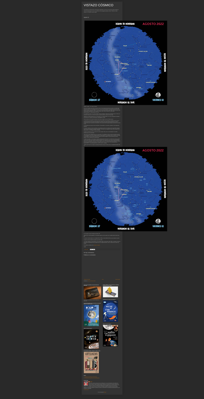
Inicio (103, 279)
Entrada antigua (117, 279)
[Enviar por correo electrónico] (90, 249)
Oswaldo (91, 381)
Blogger (105, 392)
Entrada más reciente (87, 279)
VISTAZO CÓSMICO (98, 5)
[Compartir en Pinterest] (94, 249)
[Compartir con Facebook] (93, 249)
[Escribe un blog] (91, 249)
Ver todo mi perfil (86, 389)
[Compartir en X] (92, 249)
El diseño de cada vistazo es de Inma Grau (91, 376)
